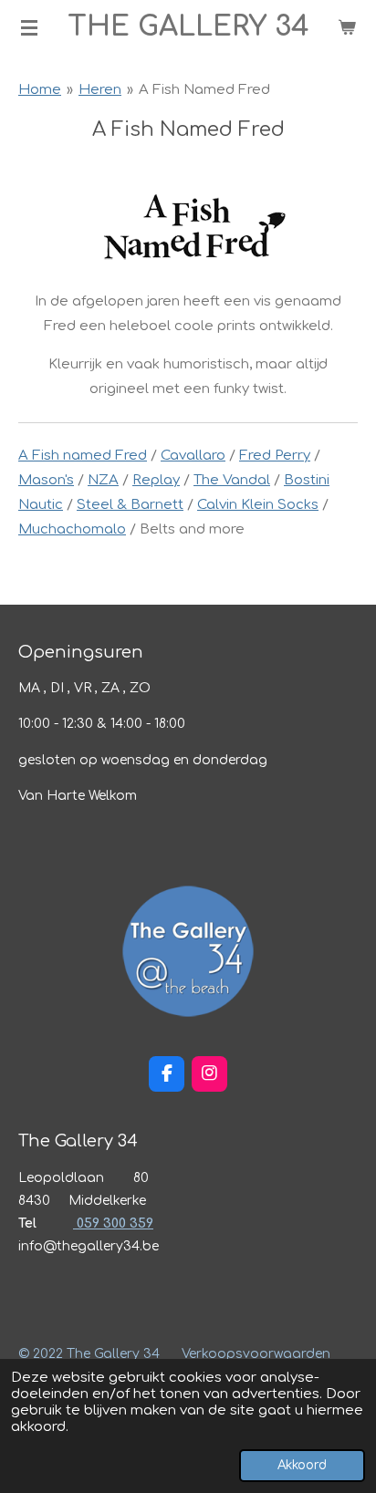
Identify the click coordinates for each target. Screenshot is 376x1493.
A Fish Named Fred (204, 90)
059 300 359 (113, 1223)
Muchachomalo (72, 529)
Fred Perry (274, 455)
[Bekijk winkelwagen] (347, 27)
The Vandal (231, 480)
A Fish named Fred (82, 455)
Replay (156, 480)
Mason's (46, 480)
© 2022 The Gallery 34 (89, 1354)
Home (39, 90)
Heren (99, 90)
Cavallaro (193, 455)
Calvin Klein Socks (258, 505)
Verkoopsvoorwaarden (256, 1354)
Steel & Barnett (130, 505)
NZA (103, 480)
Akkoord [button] (302, 1465)
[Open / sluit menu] (29, 27)
